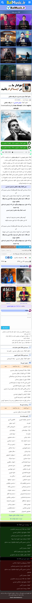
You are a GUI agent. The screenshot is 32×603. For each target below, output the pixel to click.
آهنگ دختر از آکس (25, 585)
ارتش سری (8, 62)
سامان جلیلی (26, 455)
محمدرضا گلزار (11, 494)
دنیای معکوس (8, 79)
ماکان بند (12, 476)
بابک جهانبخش (26, 430)
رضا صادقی (8, 77)
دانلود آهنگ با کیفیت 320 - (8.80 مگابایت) (14, 148)
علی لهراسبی (11, 469)
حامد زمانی (27, 437)
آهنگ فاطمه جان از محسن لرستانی (20, 536)
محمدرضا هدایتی (25, 497)
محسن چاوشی (10, 483)
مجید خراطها (11, 480)
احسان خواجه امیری (24, 420)
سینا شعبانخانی (26, 462)
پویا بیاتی (12, 434)
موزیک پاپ (25, 100)
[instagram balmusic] (16, 92)
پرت (24, 62)
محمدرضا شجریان (25, 494)
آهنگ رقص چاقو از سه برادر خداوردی (20, 555)
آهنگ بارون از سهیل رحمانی (22, 379)
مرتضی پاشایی (11, 497)
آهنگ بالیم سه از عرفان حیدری (22, 412)
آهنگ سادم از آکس (25, 548)
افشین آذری (11, 420)
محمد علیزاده (11, 490)
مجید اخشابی (26, 480)
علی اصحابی (11, 465)
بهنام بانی (12, 430)
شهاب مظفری (11, 462)
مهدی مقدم (27, 504)
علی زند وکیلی (26, 469)
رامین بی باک (11, 444)
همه (5, 366)
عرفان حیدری (24, 26)
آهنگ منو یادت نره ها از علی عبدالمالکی (19, 376)
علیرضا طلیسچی (8, 60)
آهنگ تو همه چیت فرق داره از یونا (20, 539)
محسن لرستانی (26, 487)
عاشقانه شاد (17, 100)
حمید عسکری (11, 441)
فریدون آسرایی (26, 476)
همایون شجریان (26, 511)
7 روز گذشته (26, 366)
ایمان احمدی (17, 103)
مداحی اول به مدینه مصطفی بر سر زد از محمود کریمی (15, 400)
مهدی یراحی (11, 504)
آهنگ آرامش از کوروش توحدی (22, 394)
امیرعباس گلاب (23, 60)
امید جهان (12, 423)
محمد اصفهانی (26, 490)
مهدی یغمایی (26, 508)
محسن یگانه (11, 487)
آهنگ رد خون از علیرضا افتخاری (21, 386)
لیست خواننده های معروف (16, 515)
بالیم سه (24, 28)
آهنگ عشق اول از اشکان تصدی (21, 532)
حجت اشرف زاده (25, 441)
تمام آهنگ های (14, 306)
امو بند (28, 423)
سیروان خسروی (10, 455)
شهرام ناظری (26, 465)
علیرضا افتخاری (26, 472)
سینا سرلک (12, 458)
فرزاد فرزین (12, 472)
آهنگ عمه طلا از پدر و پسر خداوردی (20, 529)
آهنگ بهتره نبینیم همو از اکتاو (22, 551)
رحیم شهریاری (26, 448)
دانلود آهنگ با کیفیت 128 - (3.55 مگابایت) (14, 143)
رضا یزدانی (27, 451)
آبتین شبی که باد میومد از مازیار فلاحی (19, 383)
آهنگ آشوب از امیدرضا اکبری (22, 397)
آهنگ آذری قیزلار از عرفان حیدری (21, 373)
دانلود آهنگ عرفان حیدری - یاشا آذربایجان (18, 359)
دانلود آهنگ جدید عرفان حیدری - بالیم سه (18, 351)
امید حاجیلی (26, 427)
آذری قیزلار (23, 45)
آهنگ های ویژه (16, 12)
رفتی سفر (24, 79)
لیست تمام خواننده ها (16, 519)
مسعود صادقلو (26, 501)
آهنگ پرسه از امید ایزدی (23, 588)
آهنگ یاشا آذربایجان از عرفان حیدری (20, 370)
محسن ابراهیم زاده (25, 483)
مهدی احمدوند (11, 501)
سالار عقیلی (24, 77)
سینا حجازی (27, 458)
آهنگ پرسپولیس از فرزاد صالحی (21, 563)
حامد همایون (8, 43)
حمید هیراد (27, 444)
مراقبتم (8, 45)
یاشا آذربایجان (8, 28)
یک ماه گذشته (16, 366)
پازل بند (28, 434)
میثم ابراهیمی (11, 508)
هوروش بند (12, 511)
